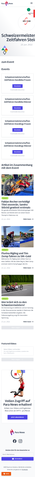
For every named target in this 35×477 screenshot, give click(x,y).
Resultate (17, 86)
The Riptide (25, 469)
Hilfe (6, 474)
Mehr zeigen (18, 328)
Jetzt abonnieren (17, 417)
